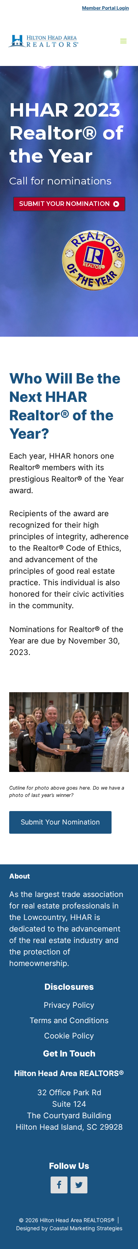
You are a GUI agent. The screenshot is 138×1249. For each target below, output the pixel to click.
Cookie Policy (69, 1035)
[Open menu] (123, 41)
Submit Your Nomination (60, 822)
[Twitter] (79, 1185)
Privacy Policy (69, 1005)
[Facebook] (59, 1185)
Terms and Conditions (69, 1020)
